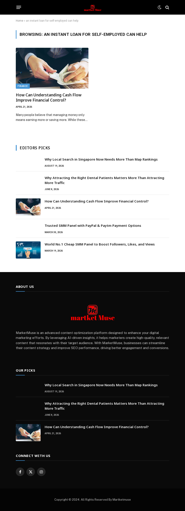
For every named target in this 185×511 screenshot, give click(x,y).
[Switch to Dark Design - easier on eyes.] (159, 7)
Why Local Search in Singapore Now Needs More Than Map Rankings (101, 159)
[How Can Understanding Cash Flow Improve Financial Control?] (52, 68)
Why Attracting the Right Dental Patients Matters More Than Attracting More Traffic (104, 180)
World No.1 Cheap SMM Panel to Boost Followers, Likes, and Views (100, 244)
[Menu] (18, 7)
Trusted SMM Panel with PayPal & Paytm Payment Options (93, 225)
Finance (23, 86)
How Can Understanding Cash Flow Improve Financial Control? (48, 97)
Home (19, 20)
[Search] (166, 7)
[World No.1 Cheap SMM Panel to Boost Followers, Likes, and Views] (28, 250)
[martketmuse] (92, 7)
